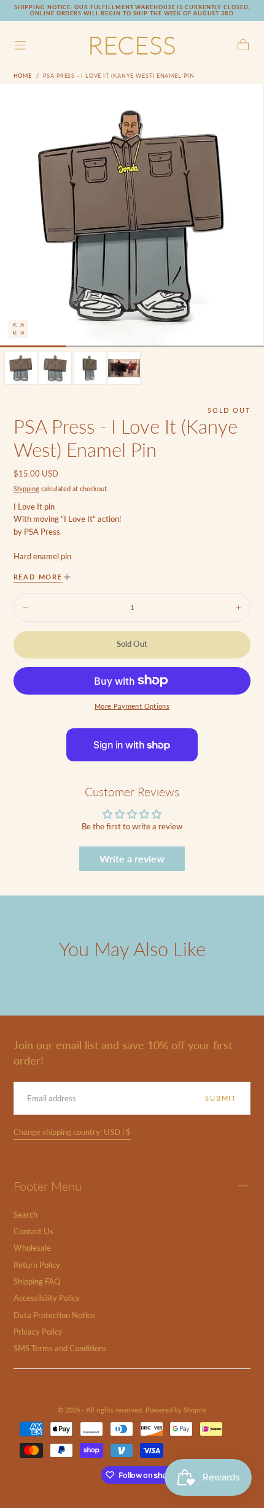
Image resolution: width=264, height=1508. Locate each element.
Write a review (132, 858)
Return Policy (37, 1265)
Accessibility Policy (47, 1298)
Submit (221, 1098)
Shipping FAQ (37, 1281)
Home (23, 75)
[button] (20, 45)
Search (25, 1215)
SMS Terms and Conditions (60, 1348)
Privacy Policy (38, 1331)
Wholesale (32, 1248)
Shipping (26, 488)
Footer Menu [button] (48, 1185)
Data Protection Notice (54, 1315)
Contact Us (33, 1231)
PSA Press (42, 532)
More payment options (132, 706)
